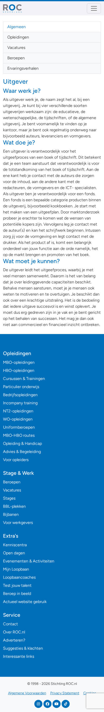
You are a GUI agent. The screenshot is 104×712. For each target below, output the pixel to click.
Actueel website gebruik (25, 601)
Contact (10, 624)
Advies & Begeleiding (22, 451)
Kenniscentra (15, 544)
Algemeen (16, 26)
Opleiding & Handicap (22, 443)
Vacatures (16, 47)
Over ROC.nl (14, 632)
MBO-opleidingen (19, 362)
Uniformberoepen (19, 427)
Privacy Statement (64, 693)
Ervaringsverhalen (23, 68)
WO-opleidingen (18, 419)
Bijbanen (11, 514)
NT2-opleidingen (18, 411)
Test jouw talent (17, 585)
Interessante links (18, 656)
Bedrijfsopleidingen (20, 394)
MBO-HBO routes (19, 435)
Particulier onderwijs (21, 386)
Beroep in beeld (17, 593)
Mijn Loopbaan (16, 569)
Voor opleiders (16, 459)
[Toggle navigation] (94, 8)
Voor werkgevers (18, 522)
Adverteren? (14, 640)
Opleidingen (18, 37)
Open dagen (14, 553)
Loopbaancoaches (19, 577)
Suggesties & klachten (23, 648)
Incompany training (20, 402)
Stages (9, 498)
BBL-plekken (14, 506)
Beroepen (16, 58)
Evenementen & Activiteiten (28, 561)
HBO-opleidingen (18, 370)
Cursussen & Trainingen (24, 378)
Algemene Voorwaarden (27, 693)
